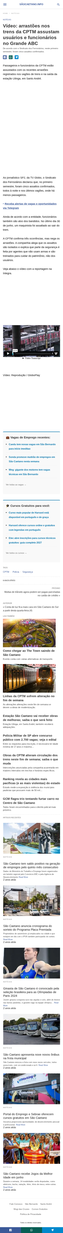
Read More (23, 877)
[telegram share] (16, 57)
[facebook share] (5, 57)
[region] (25, 129)
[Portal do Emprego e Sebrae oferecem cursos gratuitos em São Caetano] (31, 1088)
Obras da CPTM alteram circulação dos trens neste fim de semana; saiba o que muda (30, 759)
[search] (58, 4)
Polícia (16, 572)
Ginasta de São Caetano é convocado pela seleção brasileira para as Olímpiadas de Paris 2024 (31, 992)
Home (5, 13)
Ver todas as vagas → (16, 484)
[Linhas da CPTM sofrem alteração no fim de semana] (29, 678)
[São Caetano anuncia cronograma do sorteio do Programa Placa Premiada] (31, 900)
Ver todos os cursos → (16, 553)
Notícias (15, 13)
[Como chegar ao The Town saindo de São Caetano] (29, 633)
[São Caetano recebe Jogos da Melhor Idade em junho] (31, 1148)
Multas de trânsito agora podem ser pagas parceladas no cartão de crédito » (32, 593)
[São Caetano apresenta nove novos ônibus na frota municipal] (31, 1029)
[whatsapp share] (11, 57)
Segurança (27, 572)
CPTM (6, 572)
